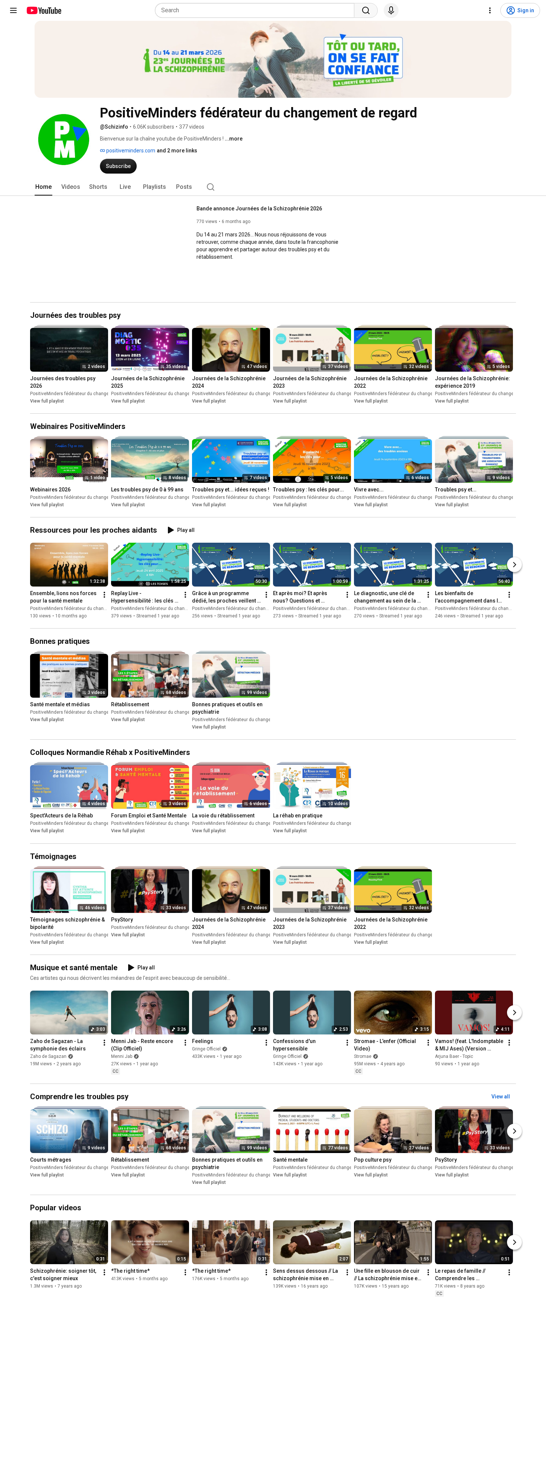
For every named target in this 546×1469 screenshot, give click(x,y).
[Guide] (13, 10)
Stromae (362, 1056)
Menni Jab (121, 1056)
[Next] (514, 564)
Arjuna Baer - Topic (454, 1056)
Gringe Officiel (206, 1049)
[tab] (43, 187)
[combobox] (256, 10)
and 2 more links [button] (177, 151)
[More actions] (104, 594)
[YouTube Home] (43, 10)
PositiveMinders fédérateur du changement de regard (85, 393)
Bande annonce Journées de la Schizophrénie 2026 (259, 209)
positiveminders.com (130, 151)
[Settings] (489, 10)
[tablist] (273, 187)
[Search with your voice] (391, 10)
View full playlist (47, 401)
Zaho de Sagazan (48, 1056)
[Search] (366, 10)
